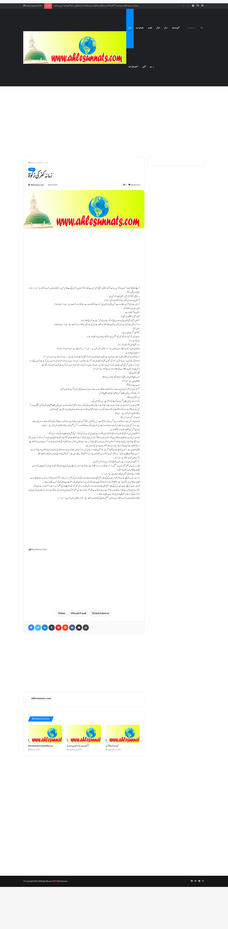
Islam (62, 613)
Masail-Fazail (79, 613)
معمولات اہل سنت (133, 67)
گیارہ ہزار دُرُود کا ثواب (112, 746)
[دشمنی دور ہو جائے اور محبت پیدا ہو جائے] (84, 734)
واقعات (150, 28)
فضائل (158, 28)
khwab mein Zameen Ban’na (40, 746)
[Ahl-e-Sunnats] (74, 47)
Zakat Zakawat (101, 613)
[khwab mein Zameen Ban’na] (45, 734)
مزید (151, 67)
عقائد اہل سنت (140, 28)
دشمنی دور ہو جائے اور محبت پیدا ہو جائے (78, 746)
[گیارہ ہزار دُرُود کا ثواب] (123, 734)
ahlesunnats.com (37, 185)
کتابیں (144, 67)
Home (32, 163)
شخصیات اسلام (175, 28)
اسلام (130, 28)
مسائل (166, 28)
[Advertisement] (114, 127)
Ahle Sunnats (62, 881)
